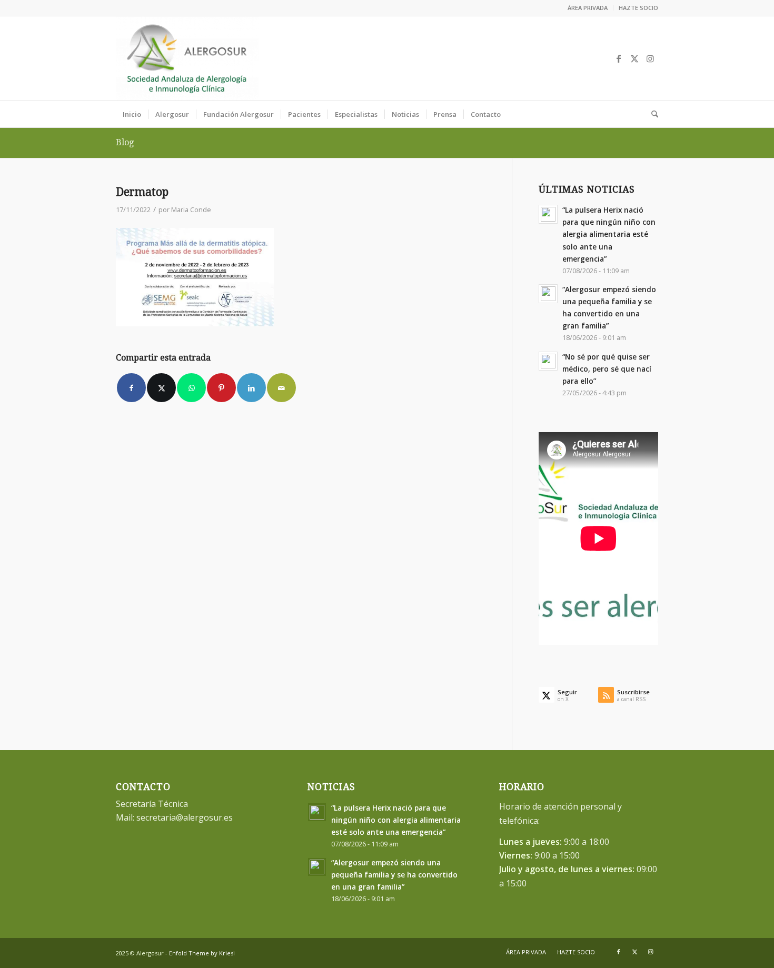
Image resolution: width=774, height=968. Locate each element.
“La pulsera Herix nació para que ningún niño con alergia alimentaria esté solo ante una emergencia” (609, 234)
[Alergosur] (187, 58)
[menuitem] (587, 8)
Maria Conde (191, 209)
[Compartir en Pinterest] (221, 387)
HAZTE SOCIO (638, 8)
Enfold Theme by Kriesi (202, 953)
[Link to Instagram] (650, 58)
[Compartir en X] (161, 387)
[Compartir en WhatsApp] (191, 387)
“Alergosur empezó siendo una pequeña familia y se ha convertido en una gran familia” (394, 874)
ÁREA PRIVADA (588, 8)
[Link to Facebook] (619, 58)
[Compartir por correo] (281, 387)
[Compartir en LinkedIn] (251, 387)
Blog (125, 142)
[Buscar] (651, 114)
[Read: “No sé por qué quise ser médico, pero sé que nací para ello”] (548, 361)
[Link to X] (634, 58)
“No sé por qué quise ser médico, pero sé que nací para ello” (606, 369)
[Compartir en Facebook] (131, 387)
